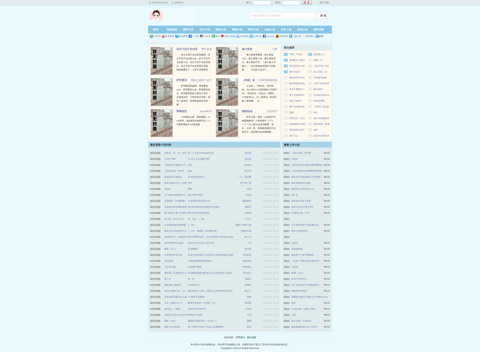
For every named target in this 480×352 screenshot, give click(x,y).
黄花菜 (248, 303)
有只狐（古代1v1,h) (174, 219)
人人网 (195, 36)
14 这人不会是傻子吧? (199, 159)
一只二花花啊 (244, 177)
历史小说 (286, 29)
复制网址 (310, 36)
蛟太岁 (248, 171)
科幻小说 (253, 29)
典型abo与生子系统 (301, 201)
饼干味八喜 (245, 183)
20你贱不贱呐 (195, 267)
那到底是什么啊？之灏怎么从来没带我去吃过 (210, 291)
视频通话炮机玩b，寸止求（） (203, 321)
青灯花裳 (206, 48)
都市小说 (188, 29)
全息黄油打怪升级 (173, 255)
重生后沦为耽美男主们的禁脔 (306, 177)
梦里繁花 (181, 80)
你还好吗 (246, 255)
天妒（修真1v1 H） (174, 303)
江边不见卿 (170, 159)
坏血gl (167, 189)
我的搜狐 (283, 36)
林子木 (248, 237)
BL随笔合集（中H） (301, 213)
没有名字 (272, 111)
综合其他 (172, 29)
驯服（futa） (170, 321)
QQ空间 (157, 36)
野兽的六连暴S (195, 315)
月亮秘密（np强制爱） (175, 201)
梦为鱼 (248, 249)
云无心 (248, 219)
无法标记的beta (321, 95)
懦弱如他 (247, 111)
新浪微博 (169, 36)
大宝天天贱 (170, 267)
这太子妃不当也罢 (186, 48)
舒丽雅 (248, 213)
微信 (217, 36)
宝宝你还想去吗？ (197, 177)
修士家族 (247, 48)
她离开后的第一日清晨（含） (202, 303)
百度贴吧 (243, 36)
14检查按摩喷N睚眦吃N (200, 261)
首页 (155, 29)
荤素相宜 (181, 111)
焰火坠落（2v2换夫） (302, 321)
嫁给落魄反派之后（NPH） (305, 327)
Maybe (247, 165)
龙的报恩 (168, 261)
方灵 (249, 315)
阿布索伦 (246, 267)
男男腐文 (171, 15)
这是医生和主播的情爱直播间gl (306, 165)
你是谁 (294, 267)
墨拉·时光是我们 (172, 327)
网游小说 (237, 29)
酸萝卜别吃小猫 (243, 225)
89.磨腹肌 (193, 249)
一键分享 (296, 36)
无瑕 (293, 315)
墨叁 (249, 327)
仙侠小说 (270, 29)
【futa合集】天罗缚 (174, 171)
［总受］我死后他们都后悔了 (306, 261)
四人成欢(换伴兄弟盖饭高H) (305, 285)
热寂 (249, 189)
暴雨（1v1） (170, 249)
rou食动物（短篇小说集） (304, 309)
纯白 (316, 112)
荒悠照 (248, 153)
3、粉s (191, 225)
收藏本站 (179, 2)
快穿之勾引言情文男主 (302, 207)
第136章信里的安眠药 (199, 213)
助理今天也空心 (299, 279)
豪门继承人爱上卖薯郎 (175, 213)
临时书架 (319, 29)
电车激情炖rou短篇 (173, 243)
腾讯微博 (183, 36)
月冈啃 (248, 309)
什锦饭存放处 (320, 77)
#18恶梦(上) (194, 285)
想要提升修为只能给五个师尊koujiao (309, 297)
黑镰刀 (248, 279)
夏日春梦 (318, 89)
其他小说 (302, 29)
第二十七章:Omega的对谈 (201, 153)
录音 (190, 183)
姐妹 (190, 171)
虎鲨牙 (248, 207)
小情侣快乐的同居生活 (199, 201)
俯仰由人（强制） (173, 309)
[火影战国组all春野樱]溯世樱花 (306, 171)
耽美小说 (221, 29)
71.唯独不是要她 (196, 297)
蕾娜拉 (248, 285)
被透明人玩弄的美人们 (175, 273)
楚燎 (249, 297)
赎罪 (316, 130)
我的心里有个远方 (201, 80)
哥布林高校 (297, 249)
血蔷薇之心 (319, 54)
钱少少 (248, 291)
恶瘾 (291, 112)
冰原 (190, 165)
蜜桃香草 (246, 201)
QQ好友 (207, 36)
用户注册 (324, 2)
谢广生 (167, 279)
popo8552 (206, 111)
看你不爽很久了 (297, 89)
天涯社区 (257, 36)
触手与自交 (294, 71)
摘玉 (293, 303)
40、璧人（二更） (197, 219)
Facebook (270, 36)
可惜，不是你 (296, 54)
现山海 (248, 159)
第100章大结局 (195, 195)
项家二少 (318, 60)
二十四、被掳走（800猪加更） (203, 231)
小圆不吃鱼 (245, 231)
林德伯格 (246, 261)
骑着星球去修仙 (299, 291)
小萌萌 (248, 195)
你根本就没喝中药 (197, 309)
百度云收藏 (229, 36)
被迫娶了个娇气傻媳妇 (302, 255)
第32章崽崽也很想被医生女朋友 (204, 207)
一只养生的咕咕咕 (266, 80)
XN (249, 243)
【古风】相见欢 (321, 106)
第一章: (191, 279)
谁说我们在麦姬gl (173, 177)
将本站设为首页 (160, 2)
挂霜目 (294, 243)
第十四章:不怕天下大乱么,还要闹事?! (206, 327)
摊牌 (190, 189)
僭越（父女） (298, 273)
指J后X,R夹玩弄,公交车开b (201, 243)
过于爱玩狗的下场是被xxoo (305, 225)
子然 (274, 48)
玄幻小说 (204, 29)
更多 (321, 36)
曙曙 (249, 321)
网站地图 (251, 337)
